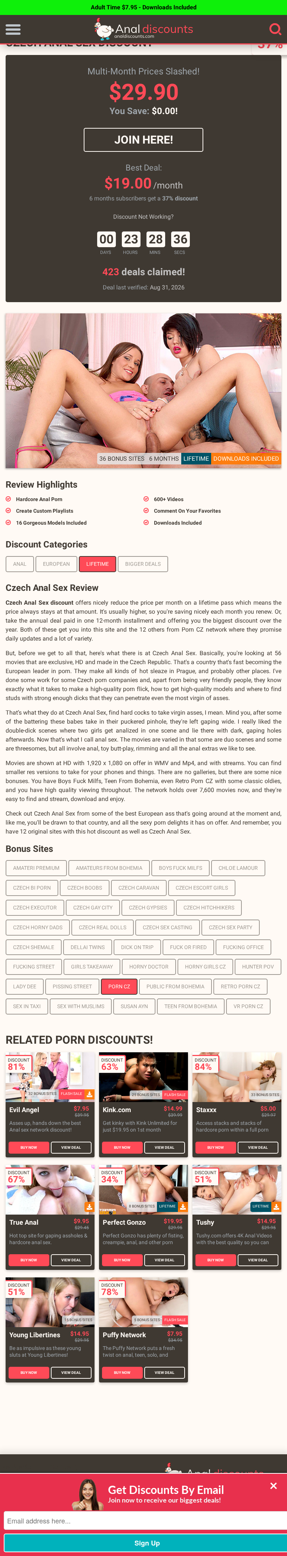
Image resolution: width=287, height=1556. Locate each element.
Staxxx (206, 1110)
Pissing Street (72, 986)
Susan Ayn (134, 1006)
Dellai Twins (88, 947)
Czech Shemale (33, 947)
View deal (71, 1147)
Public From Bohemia (175, 986)
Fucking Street (34, 967)
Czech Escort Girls (202, 888)
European (56, 564)
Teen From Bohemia (190, 1006)
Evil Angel (24, 1110)
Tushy (205, 1222)
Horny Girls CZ (205, 967)
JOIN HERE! (143, 139)
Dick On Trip (137, 947)
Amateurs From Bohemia (109, 868)
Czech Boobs (84, 888)
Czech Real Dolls (102, 927)
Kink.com (117, 1110)
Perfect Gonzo (124, 1222)
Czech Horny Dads (37, 927)
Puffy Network (124, 1335)
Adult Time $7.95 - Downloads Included (144, 7)
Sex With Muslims (80, 1006)
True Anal (23, 1222)
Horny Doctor (149, 967)
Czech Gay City (92, 908)
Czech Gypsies (148, 908)
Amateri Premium (36, 868)
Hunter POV (258, 967)
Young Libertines (34, 1335)
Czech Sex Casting (167, 927)
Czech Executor (35, 908)
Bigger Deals (143, 564)
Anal (20, 564)
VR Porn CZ (248, 1006)
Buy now (29, 1147)
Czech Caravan (138, 888)
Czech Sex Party (230, 927)
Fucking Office (243, 947)
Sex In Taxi (27, 1006)
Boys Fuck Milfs (180, 868)
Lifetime (97, 564)
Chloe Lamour (238, 868)
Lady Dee (24, 986)
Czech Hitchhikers (208, 908)
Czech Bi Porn (32, 888)
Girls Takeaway (92, 967)
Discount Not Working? (143, 216)
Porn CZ (119, 986)
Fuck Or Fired (188, 947)
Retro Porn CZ (240, 986)
